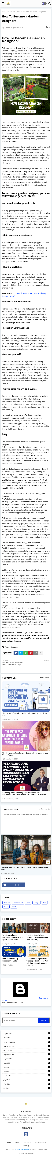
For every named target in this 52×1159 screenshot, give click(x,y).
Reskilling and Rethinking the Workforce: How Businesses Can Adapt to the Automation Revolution (24, 794)
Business (11, 11)
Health (28, 903)
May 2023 (26, 1071)
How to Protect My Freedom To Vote (10, 960)
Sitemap (26, 1145)
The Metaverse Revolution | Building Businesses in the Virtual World (25, 754)
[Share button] (40, 653)
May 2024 (26, 1038)
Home (4, 11)
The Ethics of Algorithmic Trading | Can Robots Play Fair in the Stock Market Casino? (37, 962)
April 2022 (26, 1088)
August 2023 (26, 1059)
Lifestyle (36, 903)
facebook (15, 885)
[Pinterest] (30, 653)
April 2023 (26, 1075)
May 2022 (26, 1084)
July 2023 (26, 1063)
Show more (44, 678)
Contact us (27, 1142)
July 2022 (26, 1080)
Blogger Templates (22, 1149)
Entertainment (18, 903)
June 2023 (26, 1067)
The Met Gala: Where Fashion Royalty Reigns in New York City (37, 937)
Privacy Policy (40, 1142)
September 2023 (26, 1054)
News (44, 903)
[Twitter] (21, 653)
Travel (13, 907)
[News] (26, 850)
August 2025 (26, 1033)
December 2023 (26, 1042)
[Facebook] (16, 653)
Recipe (6, 907)
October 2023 (26, 1050)
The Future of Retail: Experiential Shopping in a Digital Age (24, 714)
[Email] (35, 653)
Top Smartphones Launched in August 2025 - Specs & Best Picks (25, 868)
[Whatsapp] (25, 653)
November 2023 (26, 1046)
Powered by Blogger (25, 999)
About (17, 1142)
